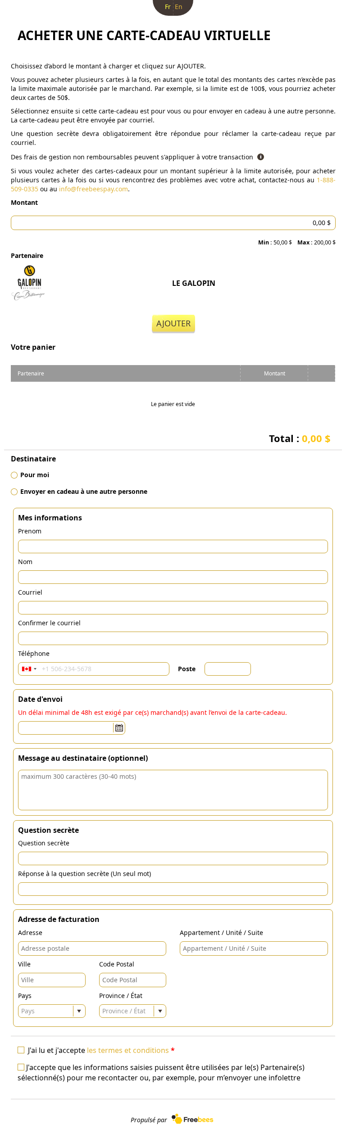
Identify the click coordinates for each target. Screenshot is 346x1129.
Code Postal (116, 964)
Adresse (30, 932)
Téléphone (34, 653)
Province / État (120, 995)
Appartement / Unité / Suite (221, 932)
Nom (25, 561)
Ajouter (173, 323)
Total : (300, 438)
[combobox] (28, 669)
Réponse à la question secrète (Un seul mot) (84, 873)
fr (168, 6)
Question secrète (43, 843)
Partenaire (27, 255)
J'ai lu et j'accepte (101, 1050)
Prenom (29, 531)
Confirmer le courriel (49, 623)
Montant (24, 202)
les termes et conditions (128, 1050)
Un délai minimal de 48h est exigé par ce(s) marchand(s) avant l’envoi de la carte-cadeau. (152, 712)
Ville (24, 964)
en (178, 6)
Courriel (30, 592)
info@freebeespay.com (93, 189)
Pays (25, 995)
